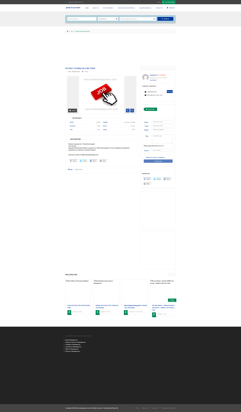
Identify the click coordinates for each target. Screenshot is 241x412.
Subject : (146, 131)
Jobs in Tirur (79, 169)
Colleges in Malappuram (72, 344)
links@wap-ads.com (154, 95)
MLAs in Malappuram (71, 349)
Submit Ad (172, 7)
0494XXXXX (152, 92)
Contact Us (159, 8)
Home (87, 8)
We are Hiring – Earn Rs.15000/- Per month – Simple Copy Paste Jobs (163, 308)
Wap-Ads (115, 408)
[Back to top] (235, 400)
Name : (147, 122)
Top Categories (108, 8)
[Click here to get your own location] (154, 19)
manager (153, 75)
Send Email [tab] (151, 109)
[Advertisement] (120, 51)
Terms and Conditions (168, 408)
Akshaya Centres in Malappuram (75, 342)
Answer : (146, 152)
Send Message (158, 161)
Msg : (147, 136)
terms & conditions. (159, 157)
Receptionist (76, 71)
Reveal (169, 91)
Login (158, 2)
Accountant (139, 311)
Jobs (72, 31)
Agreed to (155, 157)
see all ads (153, 80)
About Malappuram (71, 340)
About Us (96, 8)
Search (166, 19)
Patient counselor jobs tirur (80, 68)
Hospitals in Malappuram (73, 346)
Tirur (86, 71)
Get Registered (170, 2)
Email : (147, 126)
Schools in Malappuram (72, 351)
